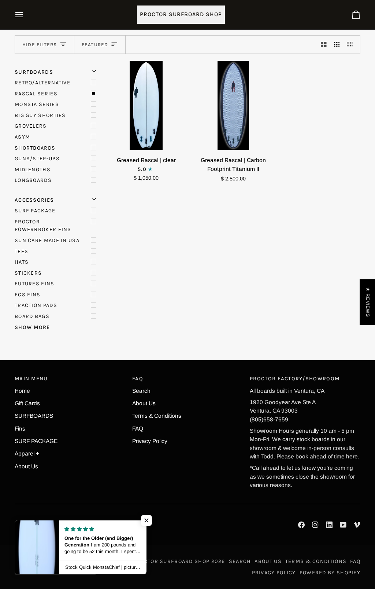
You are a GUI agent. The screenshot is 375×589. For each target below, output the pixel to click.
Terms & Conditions (156, 416)
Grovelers (31, 126)
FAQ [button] (137, 379)
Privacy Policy (149, 441)
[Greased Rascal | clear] (146, 105)
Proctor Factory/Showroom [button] (294, 379)
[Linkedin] (329, 525)
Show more (32, 327)
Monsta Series (37, 104)
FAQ (137, 428)
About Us (26, 466)
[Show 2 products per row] (323, 45)
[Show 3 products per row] (337, 45)
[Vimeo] (357, 525)
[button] (146, 520)
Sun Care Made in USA (47, 240)
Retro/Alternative (42, 83)
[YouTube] (343, 525)
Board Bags (32, 316)
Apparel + (27, 453)
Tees (21, 251)
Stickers (28, 273)
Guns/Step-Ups (37, 159)
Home (22, 391)
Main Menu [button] (31, 379)
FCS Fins (27, 295)
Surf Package (35, 211)
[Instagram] (315, 525)
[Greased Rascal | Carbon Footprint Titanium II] (233, 105)
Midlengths (33, 170)
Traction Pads (36, 305)
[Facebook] (301, 525)
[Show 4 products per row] (351, 45)
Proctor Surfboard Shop (171, 561)
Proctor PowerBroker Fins (43, 226)
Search (141, 391)
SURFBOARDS (34, 416)
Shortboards (35, 148)
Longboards (33, 180)
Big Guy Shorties (40, 115)
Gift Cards (27, 403)
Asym (22, 137)
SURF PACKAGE (36, 441)
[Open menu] (26, 14)
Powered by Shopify (330, 573)
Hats (22, 262)
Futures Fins (35, 284)
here (352, 456)
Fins (20, 428)
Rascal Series (36, 94)
